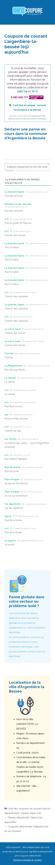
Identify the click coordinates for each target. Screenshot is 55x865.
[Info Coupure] (27, 12)
